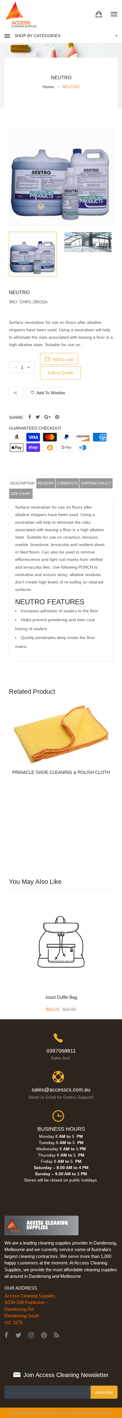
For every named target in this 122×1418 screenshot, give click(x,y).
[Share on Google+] (47, 417)
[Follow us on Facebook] (30, 417)
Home (48, 86)
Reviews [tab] (46, 483)
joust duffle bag (61, 997)
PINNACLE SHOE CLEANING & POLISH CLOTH (61, 772)
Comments (67, 483)
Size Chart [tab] (20, 494)
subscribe (104, 1392)
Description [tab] (22, 483)
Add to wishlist (50, 392)
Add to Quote (60, 372)
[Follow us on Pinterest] (57, 417)
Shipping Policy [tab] (96, 483)
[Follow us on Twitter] (37, 417)
